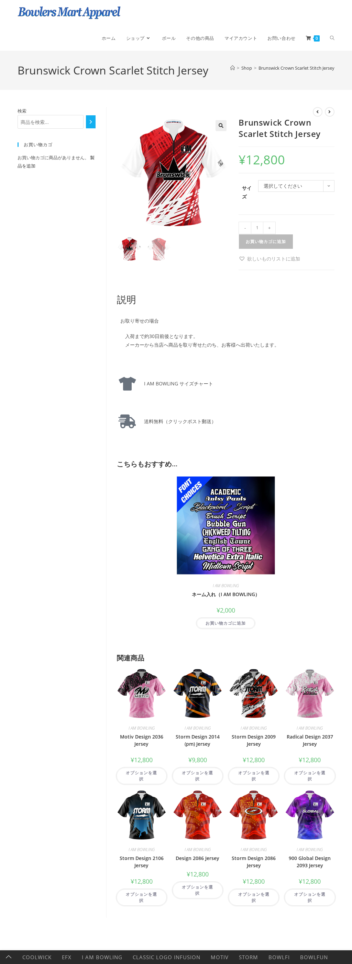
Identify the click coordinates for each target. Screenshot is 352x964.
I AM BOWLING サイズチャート (176, 383)
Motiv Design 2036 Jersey (141, 740)
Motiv (220, 957)
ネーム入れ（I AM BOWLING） (226, 594)
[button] (221, 125)
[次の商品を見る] (329, 112)
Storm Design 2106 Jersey (142, 862)
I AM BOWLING (226, 586)
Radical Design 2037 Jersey (310, 740)
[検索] (91, 122)
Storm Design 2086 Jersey (254, 862)
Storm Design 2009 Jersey (254, 740)
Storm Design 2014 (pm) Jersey (198, 740)
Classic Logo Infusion (166, 957)
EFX (67, 957)
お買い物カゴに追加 (266, 241)
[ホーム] (232, 68)
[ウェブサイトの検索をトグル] (332, 38)
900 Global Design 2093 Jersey (310, 862)
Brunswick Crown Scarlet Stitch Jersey (296, 68)
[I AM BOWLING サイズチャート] (127, 384)
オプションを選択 (141, 776)
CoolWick (37, 957)
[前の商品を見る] (317, 112)
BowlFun (314, 957)
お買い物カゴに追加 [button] (226, 623)
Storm (248, 957)
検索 (22, 111)
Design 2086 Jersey (197, 858)
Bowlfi (279, 957)
